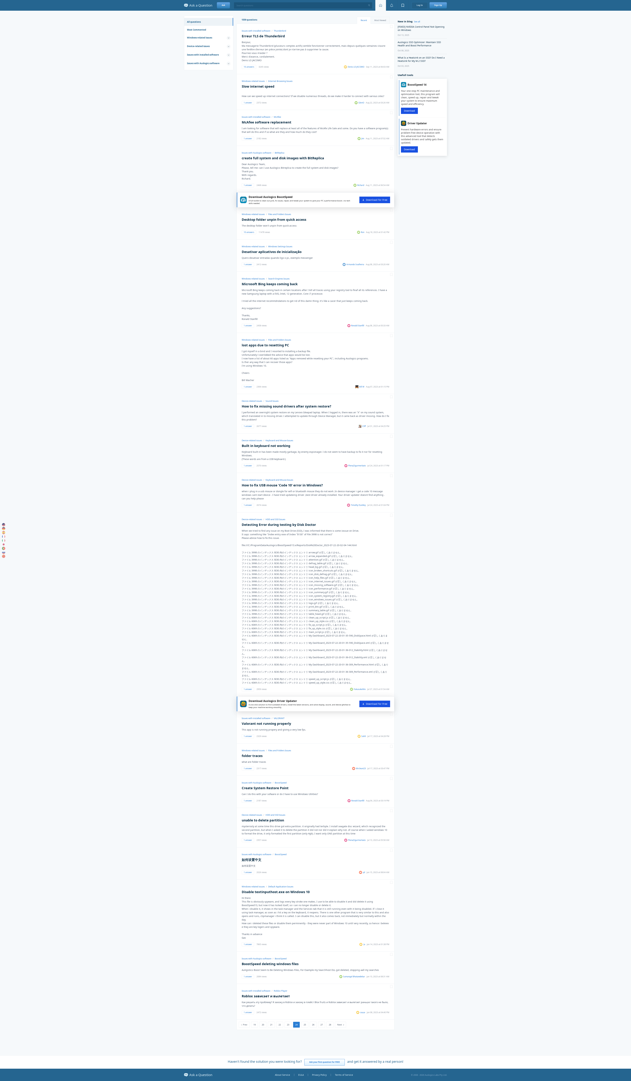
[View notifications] (391, 5)
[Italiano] (3, 540)
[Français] (3, 536)
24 (296, 1024)
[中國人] (3, 556)
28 (330, 1024)
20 (263, 1024)
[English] (3, 524)
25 (305, 1024)
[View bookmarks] (402, 5)
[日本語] (3, 544)
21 (271, 1024)
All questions (194, 21)
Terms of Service (344, 1074)
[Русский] (3, 552)
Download (409, 110)
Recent (364, 20)
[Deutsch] (3, 528)
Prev (245, 1024)
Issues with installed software (203, 54)
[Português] (3, 548)
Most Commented (196, 29)
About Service (282, 1074)
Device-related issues (198, 46)
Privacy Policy (319, 1074)
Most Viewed (380, 20)
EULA (301, 1074)
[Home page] (380, 5)
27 (321, 1024)
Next (339, 1024)
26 (313, 1024)
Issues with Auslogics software (203, 63)
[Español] (3, 532)
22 (280, 1024)
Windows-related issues (199, 37)
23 (288, 1024)
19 (254, 1024)
